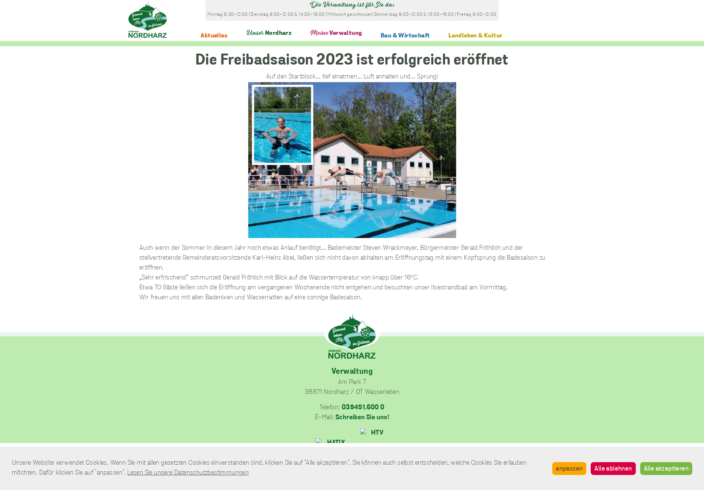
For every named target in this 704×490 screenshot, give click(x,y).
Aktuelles (214, 36)
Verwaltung (336, 33)
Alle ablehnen (613, 469)
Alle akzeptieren (666, 469)
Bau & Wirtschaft (405, 36)
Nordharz (269, 33)
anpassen (569, 469)
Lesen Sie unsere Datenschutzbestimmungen (188, 473)
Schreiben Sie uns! (362, 417)
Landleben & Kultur (475, 36)
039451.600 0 (363, 408)
